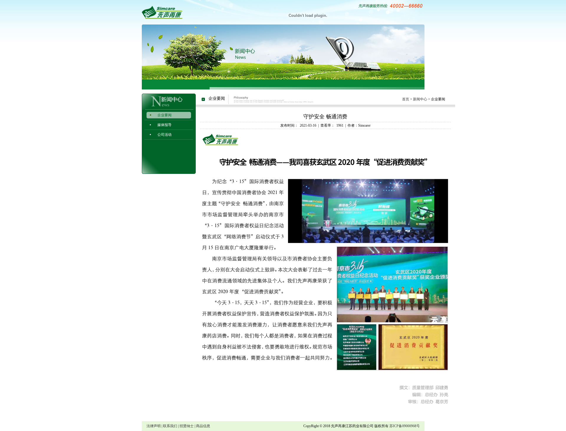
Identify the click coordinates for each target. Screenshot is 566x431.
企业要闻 (164, 115)
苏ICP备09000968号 (404, 426)
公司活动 (164, 135)
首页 (405, 99)
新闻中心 (420, 99)
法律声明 (154, 426)
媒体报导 (164, 125)
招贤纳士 (187, 426)
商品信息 (203, 426)
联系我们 (170, 426)
